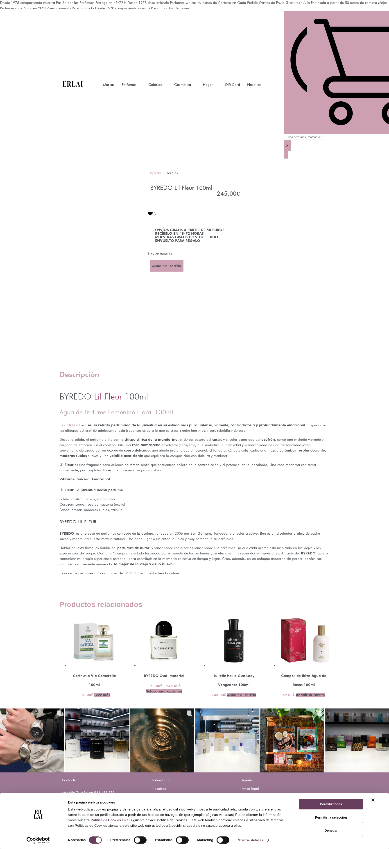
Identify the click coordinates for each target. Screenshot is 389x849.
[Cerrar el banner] (373, 799)
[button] (152, 214)
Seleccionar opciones (164, 691)
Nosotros (159, 788)
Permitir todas (331, 804)
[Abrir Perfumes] (139, 84)
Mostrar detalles (250, 840)
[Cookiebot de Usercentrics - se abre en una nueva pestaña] (38, 840)
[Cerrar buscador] (286, 155)
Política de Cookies (106, 820)
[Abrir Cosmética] (194, 84)
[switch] (140, 840)
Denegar (331, 830)
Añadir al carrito (166, 266)
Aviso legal (250, 788)
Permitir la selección (331, 817)
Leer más (102, 695)
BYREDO (66, 425)
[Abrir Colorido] (165, 84)
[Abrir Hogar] (216, 84)
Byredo (155, 173)
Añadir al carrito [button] (241, 695)
